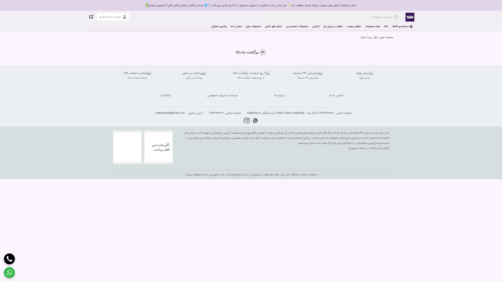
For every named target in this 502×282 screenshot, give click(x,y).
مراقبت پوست (354, 26)
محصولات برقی (253, 26)
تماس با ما (236, 26)
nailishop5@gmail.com (170, 113)
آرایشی (316, 26)
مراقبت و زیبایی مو (333, 26)
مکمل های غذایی (273, 26)
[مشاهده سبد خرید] (91, 16)
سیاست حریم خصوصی (222, 95)
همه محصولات (372, 26)
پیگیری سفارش (219, 26)
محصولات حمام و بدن (297, 26)
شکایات (165, 95)
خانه (386, 26)
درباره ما (279, 95)
